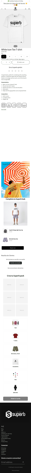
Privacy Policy (4, 441)
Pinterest (3, 454)
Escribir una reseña (15, 263)
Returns (3, 440)
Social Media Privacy (6, 438)
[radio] (9, 71)
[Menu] (2, 9)
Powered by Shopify (19, 467)
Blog (2, 429)
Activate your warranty (6, 433)
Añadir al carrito (15, 398)
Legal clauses (4, 437)
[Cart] (29, 9)
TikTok (2, 452)
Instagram (3, 451)
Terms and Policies (15, 470)
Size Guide (3, 109)
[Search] (5, 9)
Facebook (3, 449)
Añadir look (12, 248)
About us (3, 432)
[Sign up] (23, 462)
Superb (12, 467)
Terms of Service (5, 435)
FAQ (2, 430)
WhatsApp (3, 448)
